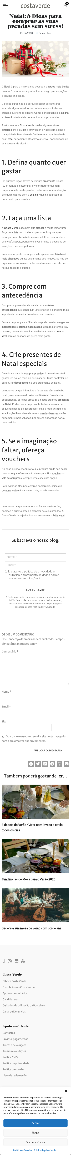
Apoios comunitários (15, 993)
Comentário (10, 651)
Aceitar (35, 1122)
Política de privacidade (45, 1150)
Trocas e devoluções (14, 1045)
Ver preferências (35, 1142)
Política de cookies (13, 1069)
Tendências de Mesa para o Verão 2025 (28, 879)
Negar (35, 1132)
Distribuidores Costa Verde (19, 987)
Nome (6, 691)
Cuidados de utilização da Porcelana (24, 1005)
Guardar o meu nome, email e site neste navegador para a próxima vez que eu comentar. (34, 739)
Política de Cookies (22, 1150)
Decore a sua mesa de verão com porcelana (31, 928)
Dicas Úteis (45, 33)
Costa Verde (27, 125)
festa (10, 139)
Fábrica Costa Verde (14, 981)
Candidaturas (11, 999)
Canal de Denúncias (14, 1011)
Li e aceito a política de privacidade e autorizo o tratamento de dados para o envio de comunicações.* (33, 575)
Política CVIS (10, 1057)
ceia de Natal (37, 194)
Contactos (9, 1033)
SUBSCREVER (35, 589)
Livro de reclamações (15, 1075)
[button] (66, 1091)
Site (4, 721)
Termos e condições (14, 1051)
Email (6, 706)
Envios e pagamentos (15, 1039)
